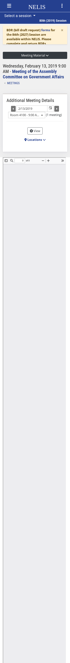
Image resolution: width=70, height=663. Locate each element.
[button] (50, 109)
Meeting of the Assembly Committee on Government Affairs (33, 74)
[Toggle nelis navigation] (9, 6)
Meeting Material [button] (33, 55)
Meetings (13, 83)
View (36, 131)
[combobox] (32, 109)
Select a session (18, 15)
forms (45, 30)
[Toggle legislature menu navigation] (62, 6)
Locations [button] (35, 140)
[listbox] (26, 115)
